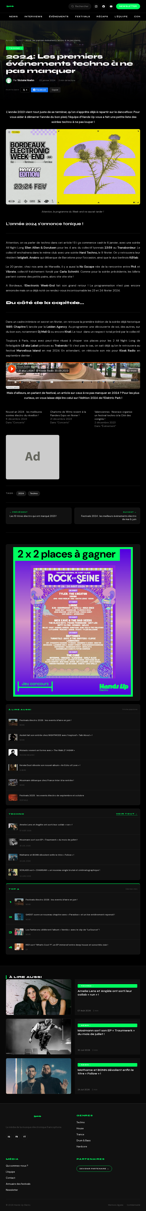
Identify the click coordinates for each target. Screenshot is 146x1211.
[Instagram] (96, 6)
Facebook (41, 90)
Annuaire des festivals (18, 1183)
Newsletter (128, 6)
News (13, 16)
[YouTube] (111, 6)
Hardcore (82, 1146)
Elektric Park (112, 398)
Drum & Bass (84, 1140)
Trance (80, 1134)
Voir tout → (126, 814)
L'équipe (10, 1171)
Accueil (9, 40)
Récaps (102, 16)
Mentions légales (115, 1205)
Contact (10, 1177)
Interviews (33, 16)
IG (9, 1136)
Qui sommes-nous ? (17, 1165)
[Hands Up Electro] (10, 6)
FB (16, 1136)
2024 (21, 493)
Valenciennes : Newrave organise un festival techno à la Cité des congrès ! (113, 415)
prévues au (45, 345)
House (80, 1128)
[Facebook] (103, 6)
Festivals (82, 16)
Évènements (59, 16)
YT (24, 1136)
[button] (10, 6)
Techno (19, 40)
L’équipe (121, 16)
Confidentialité (133, 1205)
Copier (55, 90)
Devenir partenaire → (94, 1169)
